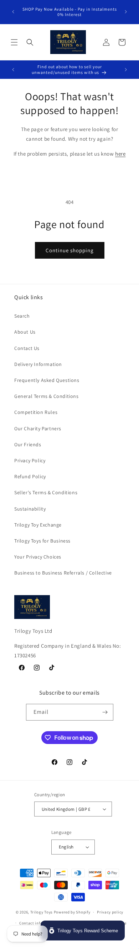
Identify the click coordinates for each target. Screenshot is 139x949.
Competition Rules (35, 412)
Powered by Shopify (72, 912)
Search (22, 316)
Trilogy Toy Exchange (38, 525)
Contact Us (27, 348)
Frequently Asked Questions (46, 380)
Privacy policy (110, 912)
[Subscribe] (105, 712)
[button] (14, 42)
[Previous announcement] (13, 12)
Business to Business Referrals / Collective (63, 573)
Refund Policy (30, 476)
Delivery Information (38, 364)
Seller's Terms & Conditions (45, 492)
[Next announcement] (126, 12)
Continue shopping (70, 250)
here (120, 153)
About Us (25, 332)
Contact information (38, 923)
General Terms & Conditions (46, 396)
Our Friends (27, 444)
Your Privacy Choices (37, 557)
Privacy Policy (29, 460)
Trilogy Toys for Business (42, 541)
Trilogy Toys (41, 912)
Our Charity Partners (37, 428)
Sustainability (30, 509)
